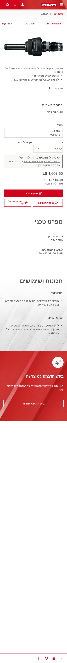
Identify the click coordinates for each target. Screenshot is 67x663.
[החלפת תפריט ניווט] (61, 5)
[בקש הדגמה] (54, 658)
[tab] (53, 23)
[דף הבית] (49, 5)
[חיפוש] (7, 5)
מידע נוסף (58, 88)
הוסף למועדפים (46, 202)
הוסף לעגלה (31, 193)
